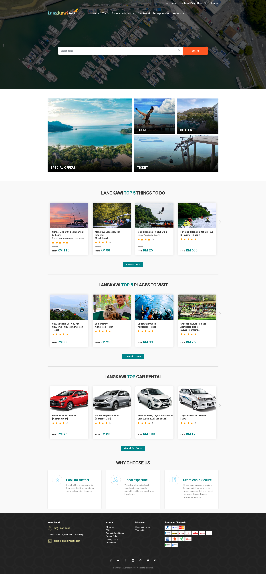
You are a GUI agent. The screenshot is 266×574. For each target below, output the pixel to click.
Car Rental (144, 13)
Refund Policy (112, 536)
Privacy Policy (112, 539)
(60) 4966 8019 (62, 528)
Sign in (214, 3)
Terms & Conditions (115, 533)
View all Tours (133, 264)
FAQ (108, 530)
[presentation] (46, 221)
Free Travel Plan (187, 3)
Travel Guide (170, 3)
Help (199, 3)
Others (177, 13)
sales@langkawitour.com (67, 540)
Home (96, 13)
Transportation (161, 13)
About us (110, 527)
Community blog (142, 527)
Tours (105, 13)
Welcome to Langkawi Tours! (63, 12)
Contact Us (111, 542)
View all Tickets (133, 356)
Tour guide (140, 530)
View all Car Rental (133, 448)
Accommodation (122, 13)
